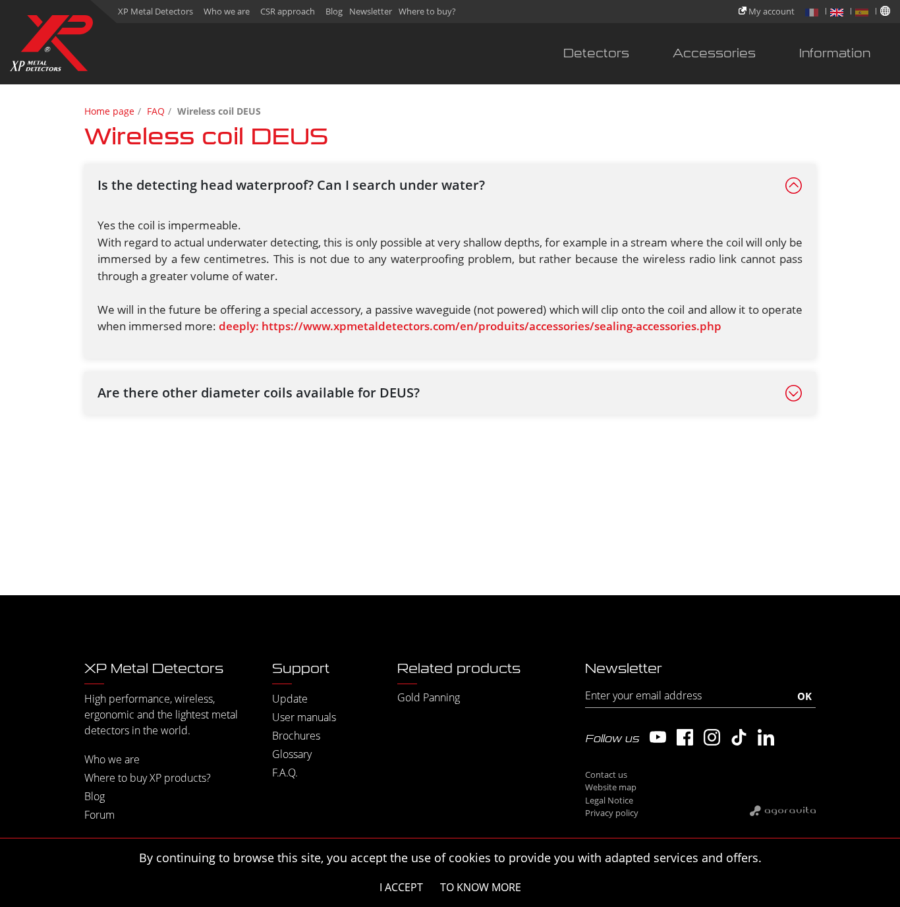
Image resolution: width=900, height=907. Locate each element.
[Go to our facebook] (685, 737)
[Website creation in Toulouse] (783, 810)
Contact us (606, 774)
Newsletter (370, 11)
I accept (401, 887)
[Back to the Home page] (51, 45)
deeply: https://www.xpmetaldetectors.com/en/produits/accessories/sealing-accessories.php (470, 326)
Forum (99, 814)
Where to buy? (427, 11)
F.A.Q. (285, 772)
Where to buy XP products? (147, 778)
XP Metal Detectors (155, 11)
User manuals (304, 717)
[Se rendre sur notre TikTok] (739, 737)
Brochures (296, 735)
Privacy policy (611, 813)
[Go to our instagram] (712, 737)
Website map (610, 787)
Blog (334, 11)
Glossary (292, 754)
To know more (480, 887)
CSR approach (287, 11)
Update (290, 698)
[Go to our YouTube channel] (658, 737)
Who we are (227, 11)
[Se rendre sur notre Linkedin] (766, 737)
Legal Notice (609, 800)
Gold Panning (428, 697)
